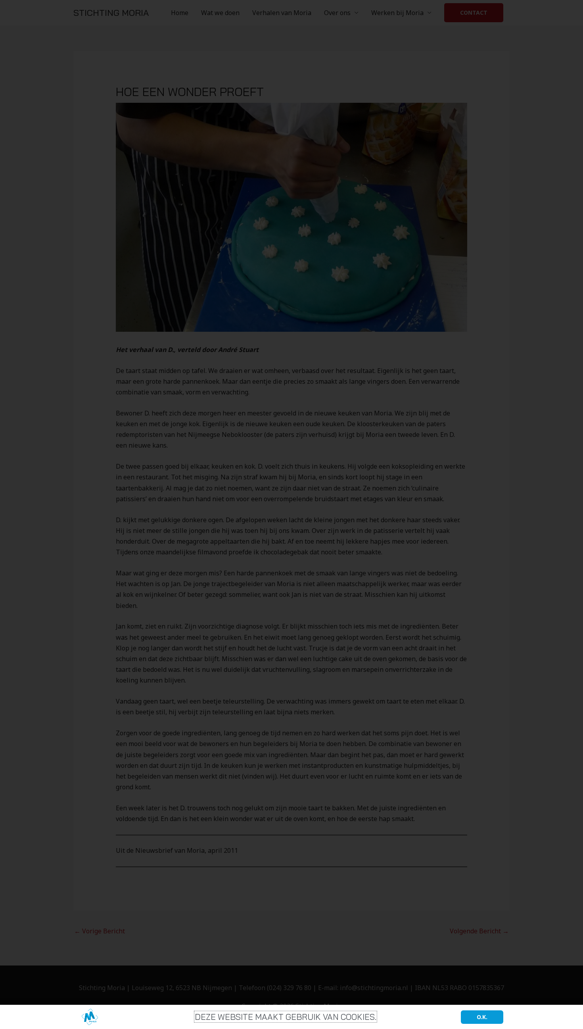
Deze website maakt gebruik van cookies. (285, 1017)
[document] (291, 514)
